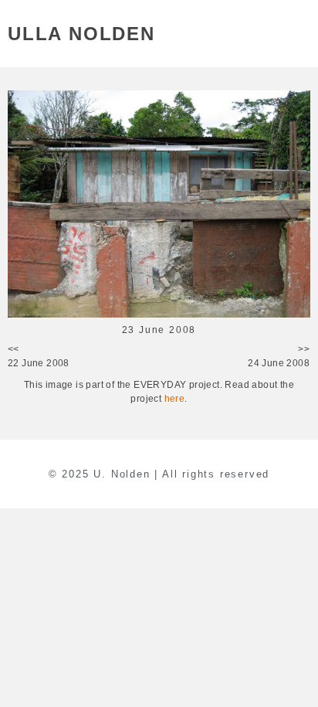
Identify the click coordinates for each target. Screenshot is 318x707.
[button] (301, 33)
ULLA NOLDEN (81, 33)
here (174, 398)
